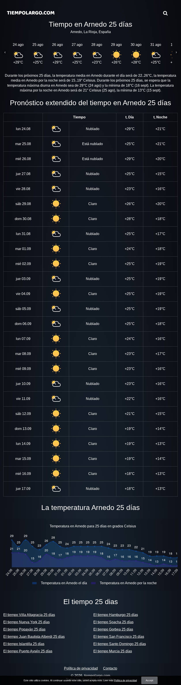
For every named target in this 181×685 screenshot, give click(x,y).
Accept (149, 680)
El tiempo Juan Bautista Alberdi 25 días (34, 636)
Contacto (110, 668)
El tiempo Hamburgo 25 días (115, 615)
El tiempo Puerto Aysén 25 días (27, 651)
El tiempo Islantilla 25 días (23, 644)
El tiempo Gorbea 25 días (113, 629)
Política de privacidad (81, 668)
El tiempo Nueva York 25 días (26, 622)
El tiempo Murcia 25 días (112, 651)
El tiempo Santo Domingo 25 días (119, 644)
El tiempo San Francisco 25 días (118, 636)
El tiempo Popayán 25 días (24, 629)
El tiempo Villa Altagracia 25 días (29, 615)
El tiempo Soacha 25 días (113, 622)
